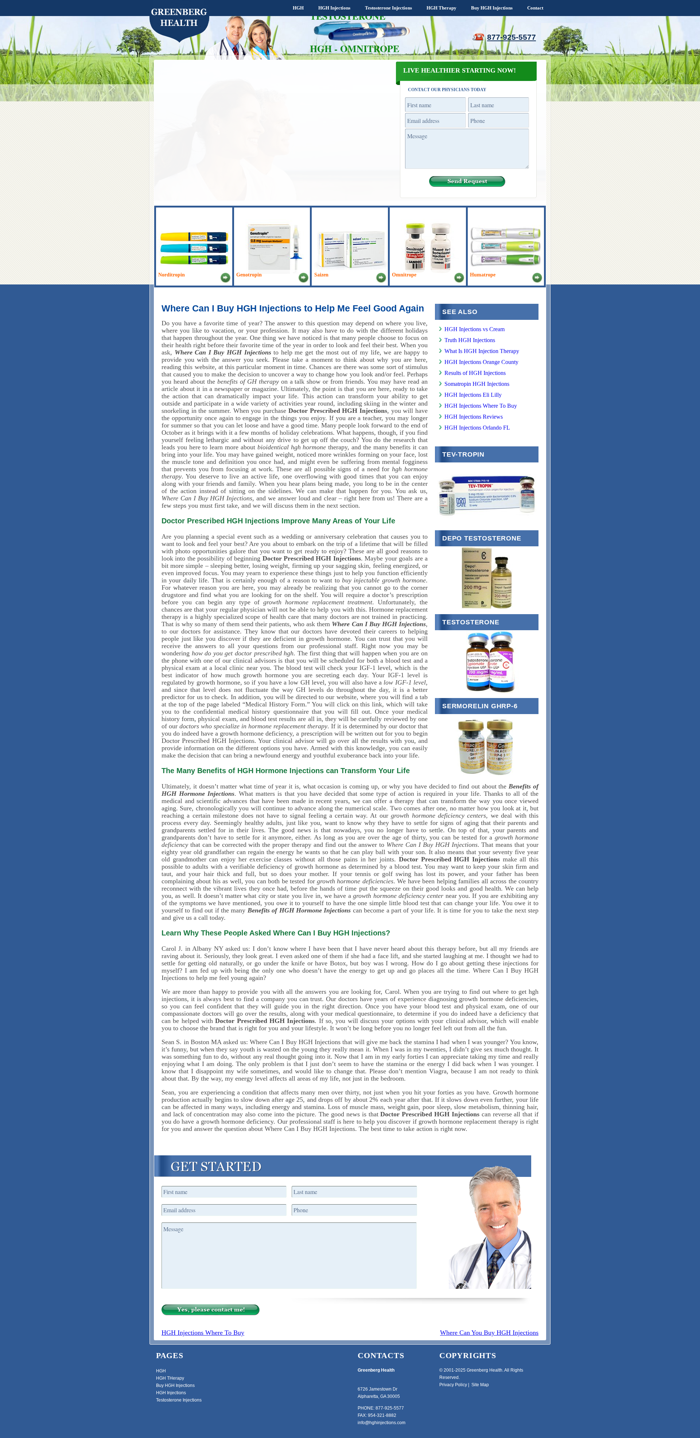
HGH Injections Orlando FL (477, 428)
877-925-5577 (511, 37)
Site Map (480, 1384)
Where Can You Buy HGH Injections (489, 1332)
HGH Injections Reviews (473, 417)
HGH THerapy (170, 1378)
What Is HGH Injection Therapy (481, 351)
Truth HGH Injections (469, 340)
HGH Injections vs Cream (474, 329)
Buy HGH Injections (492, 8)
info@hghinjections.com (381, 1422)
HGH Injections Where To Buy (480, 406)
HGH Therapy (441, 8)
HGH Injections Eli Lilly (473, 395)
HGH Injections (334, 8)
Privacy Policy (453, 1384)
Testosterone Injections (388, 8)
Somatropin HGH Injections (476, 384)
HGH (298, 8)
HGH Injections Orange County (481, 362)
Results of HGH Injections (475, 373)
